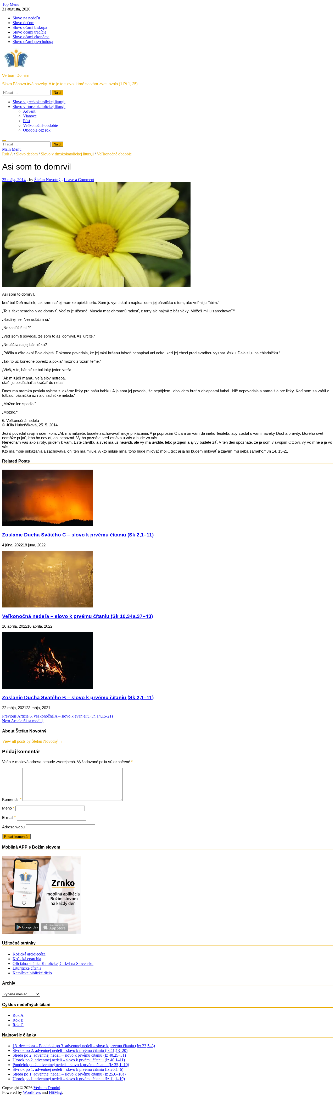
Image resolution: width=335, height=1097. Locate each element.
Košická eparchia (27, 959)
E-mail (9, 817)
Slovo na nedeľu (26, 18)
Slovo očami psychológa (33, 41)
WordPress (32, 1092)
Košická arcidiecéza (29, 954)
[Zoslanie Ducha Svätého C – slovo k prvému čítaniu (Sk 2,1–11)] (47, 524)
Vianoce (30, 116)
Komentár (11, 799)
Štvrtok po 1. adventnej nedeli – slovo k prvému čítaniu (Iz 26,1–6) (68, 1069)
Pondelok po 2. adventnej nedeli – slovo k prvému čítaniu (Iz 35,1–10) (71, 1064)
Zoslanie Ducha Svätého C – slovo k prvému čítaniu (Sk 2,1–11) (78, 534)
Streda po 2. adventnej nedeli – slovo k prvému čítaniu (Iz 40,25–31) (69, 1055)
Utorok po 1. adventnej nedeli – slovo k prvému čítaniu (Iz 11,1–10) (69, 1079)
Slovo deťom (23, 22)
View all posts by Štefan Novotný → (32, 741)
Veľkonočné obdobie (40, 125)
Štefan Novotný (47, 179)
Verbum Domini (15, 75)
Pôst (26, 120)
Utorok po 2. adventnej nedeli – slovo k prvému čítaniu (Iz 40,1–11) (69, 1060)
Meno (8, 808)
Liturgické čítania (27, 968)
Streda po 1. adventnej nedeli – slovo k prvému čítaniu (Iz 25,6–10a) (69, 1074)
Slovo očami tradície (29, 32)
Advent (29, 111)
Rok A (7, 154)
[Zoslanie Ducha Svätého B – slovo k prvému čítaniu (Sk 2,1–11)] (47, 687)
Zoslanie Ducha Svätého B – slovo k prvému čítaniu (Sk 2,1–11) (78, 697)
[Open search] (4, 140)
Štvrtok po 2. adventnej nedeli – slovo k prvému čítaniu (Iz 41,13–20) (70, 1050)
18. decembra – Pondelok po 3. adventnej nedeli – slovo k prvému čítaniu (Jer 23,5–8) (84, 1046)
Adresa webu (13, 827)
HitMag (55, 1092)
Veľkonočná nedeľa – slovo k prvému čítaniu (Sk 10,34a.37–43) (77, 616)
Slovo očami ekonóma (31, 37)
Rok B (18, 1020)
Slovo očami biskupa (30, 27)
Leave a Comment (79, 179)
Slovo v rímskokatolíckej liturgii (39, 106)
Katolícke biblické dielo (32, 973)
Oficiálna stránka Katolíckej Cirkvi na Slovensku (53, 963)
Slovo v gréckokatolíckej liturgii (39, 102)
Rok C (18, 1025)
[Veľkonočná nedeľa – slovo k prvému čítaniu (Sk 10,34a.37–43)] (47, 606)
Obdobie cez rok (37, 130)
